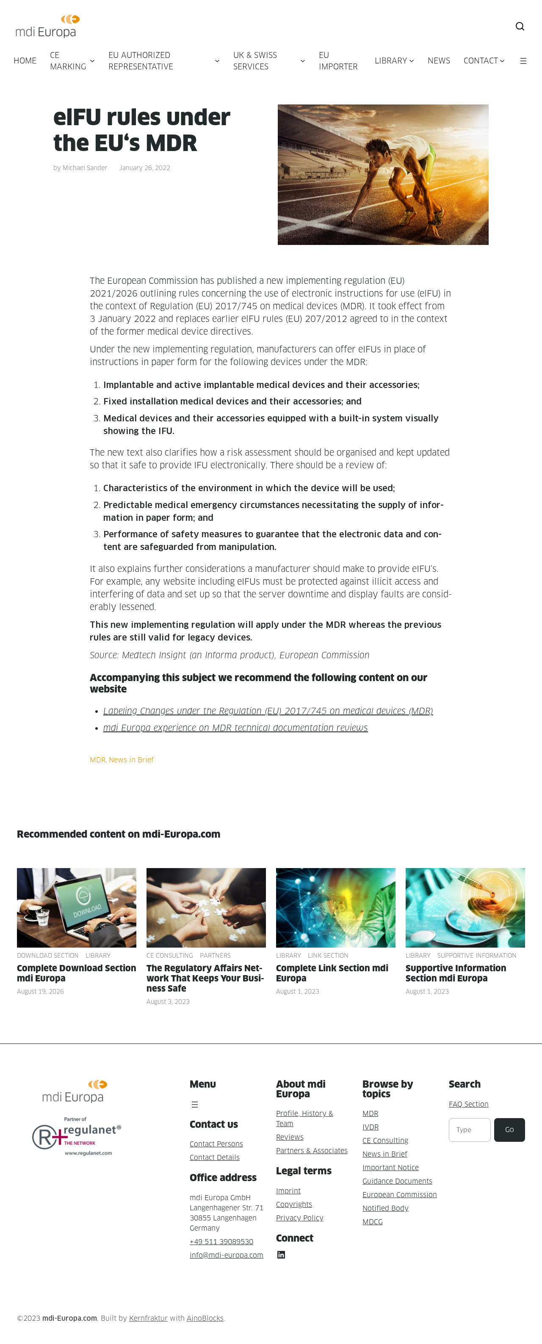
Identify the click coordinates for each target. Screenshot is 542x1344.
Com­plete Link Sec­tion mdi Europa (332, 973)
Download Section (48, 955)
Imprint (288, 1191)
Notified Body (385, 1208)
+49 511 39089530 (221, 1242)
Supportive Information (477, 955)
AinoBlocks (205, 1318)
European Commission (399, 1195)
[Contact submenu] (502, 60)
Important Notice (390, 1168)
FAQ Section (469, 1104)
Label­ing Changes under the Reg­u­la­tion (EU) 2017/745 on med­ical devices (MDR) (268, 711)
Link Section (328, 955)
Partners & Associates (312, 1151)
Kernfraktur (148, 1318)
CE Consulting (170, 955)
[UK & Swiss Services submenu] (302, 60)
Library (98, 955)
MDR (97, 760)
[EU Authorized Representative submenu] (217, 60)
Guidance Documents (397, 1181)
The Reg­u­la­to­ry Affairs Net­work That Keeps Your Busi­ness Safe (205, 978)
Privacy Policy (300, 1218)
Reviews (290, 1137)
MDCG (372, 1222)
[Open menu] (523, 61)
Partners (215, 955)
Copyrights (294, 1205)
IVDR (370, 1127)
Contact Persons (216, 1144)
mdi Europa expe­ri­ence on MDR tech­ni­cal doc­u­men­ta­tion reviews (235, 728)
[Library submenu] (411, 60)
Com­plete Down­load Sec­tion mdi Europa (76, 973)
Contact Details (215, 1158)
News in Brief (131, 760)
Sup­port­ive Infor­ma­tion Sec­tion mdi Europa (456, 973)
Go (509, 1130)
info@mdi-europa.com (226, 1255)
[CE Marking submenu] (92, 60)
